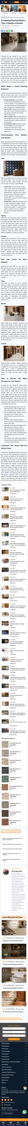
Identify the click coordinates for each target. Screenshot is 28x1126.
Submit (14, 1039)
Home (2, 16)
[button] (13, 839)
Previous (3, 9)
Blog (6, 16)
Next (25, 9)
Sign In (16, 2)
